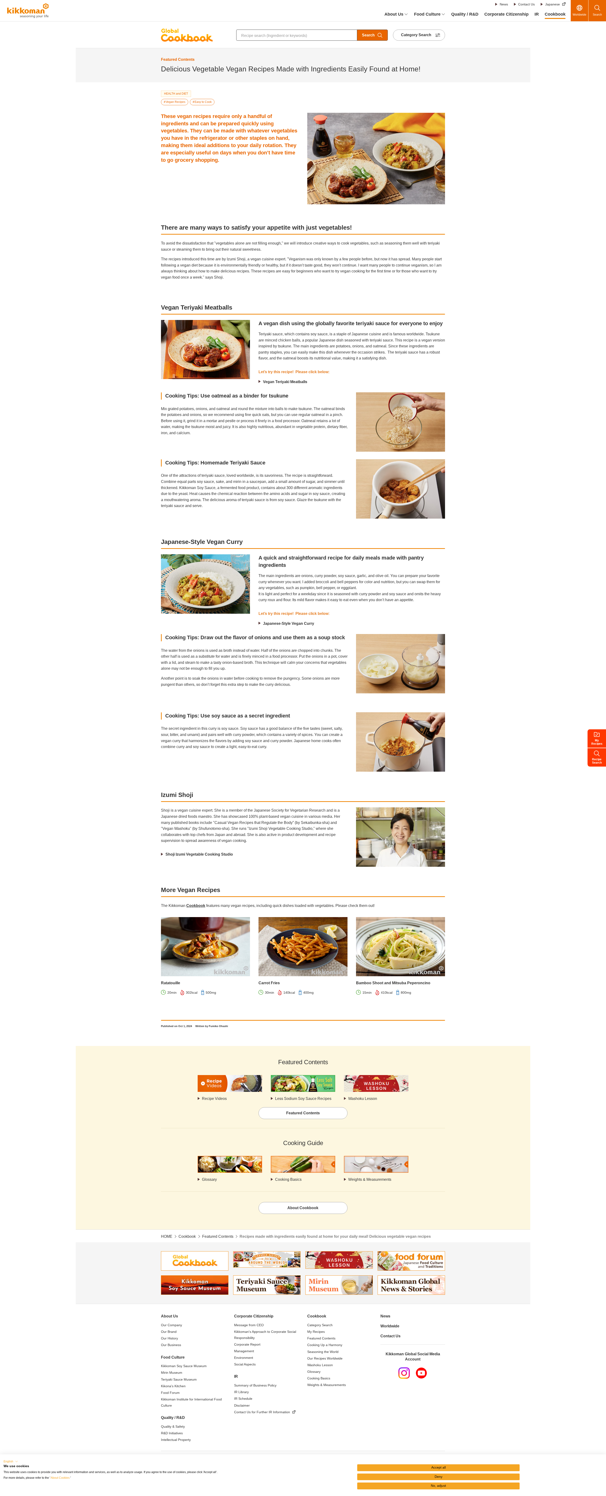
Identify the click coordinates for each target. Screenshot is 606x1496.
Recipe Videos (214, 1099)
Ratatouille (170, 983)
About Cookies (60, 1477)
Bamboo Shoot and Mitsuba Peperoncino (393, 983)
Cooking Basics (288, 1179)
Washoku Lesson (362, 1099)
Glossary (209, 1179)
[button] (11, 1461)
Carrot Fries (269, 983)
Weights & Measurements (369, 1179)
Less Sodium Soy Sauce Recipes (303, 1099)
